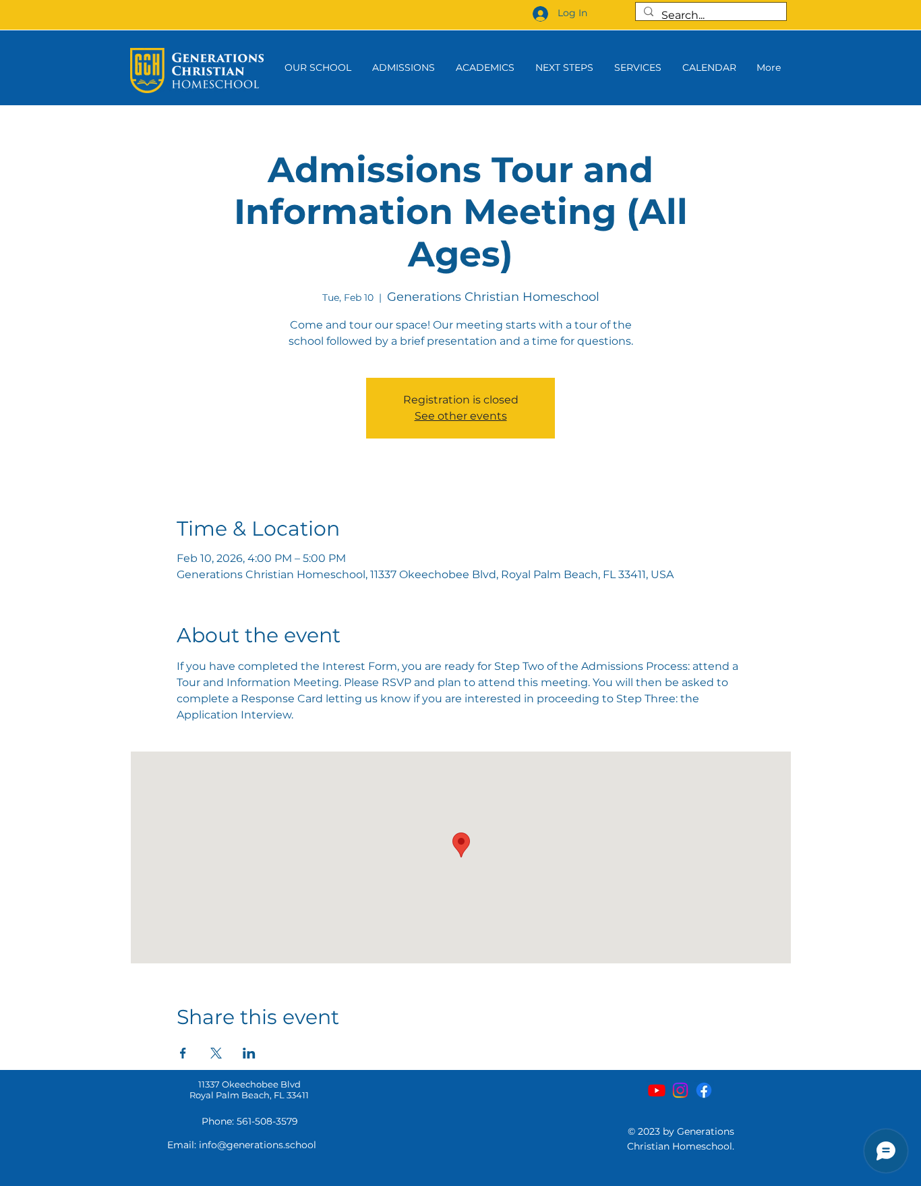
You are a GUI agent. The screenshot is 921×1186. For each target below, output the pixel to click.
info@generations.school (257, 1145)
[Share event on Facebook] (183, 1053)
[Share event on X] (216, 1053)
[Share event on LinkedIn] (249, 1053)
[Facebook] (704, 1090)
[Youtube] (657, 1090)
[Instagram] (680, 1090)
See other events (461, 416)
